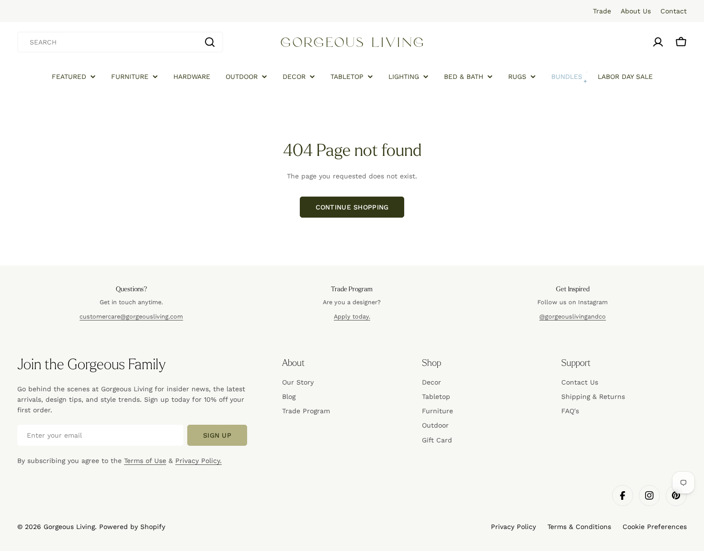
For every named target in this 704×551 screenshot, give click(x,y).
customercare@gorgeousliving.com (131, 316)
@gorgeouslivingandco (572, 316)
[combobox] (120, 42)
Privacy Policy (513, 526)
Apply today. (352, 316)
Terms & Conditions (579, 526)
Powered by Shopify (132, 526)
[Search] (210, 42)
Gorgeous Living (69, 526)
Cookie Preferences (655, 526)
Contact (673, 11)
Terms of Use (145, 460)
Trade (602, 11)
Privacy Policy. (198, 460)
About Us (636, 11)
